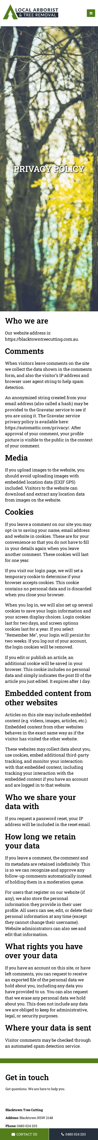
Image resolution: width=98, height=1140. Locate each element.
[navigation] (91, 13)
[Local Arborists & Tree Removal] (30, 19)
